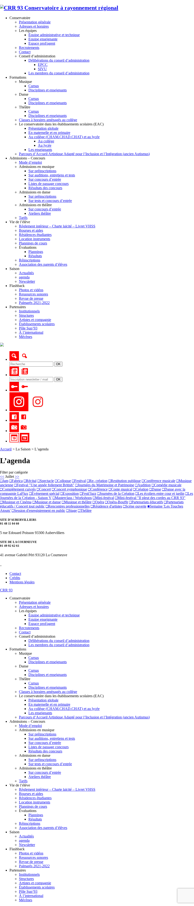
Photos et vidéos (31, 290)
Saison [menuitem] (14, 832)
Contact (25, 52)
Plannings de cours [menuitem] (33, 806)
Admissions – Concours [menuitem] (27, 721)
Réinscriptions (29, 260)
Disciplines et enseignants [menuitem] (47, 662)
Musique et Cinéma (15, 502)
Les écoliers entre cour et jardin (159, 493)
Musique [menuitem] (25, 653)
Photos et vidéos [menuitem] (31, 853)
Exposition (69, 493)
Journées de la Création (115, 493)
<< (2, 476)
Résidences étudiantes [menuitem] (35, 798)
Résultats (35, 256)
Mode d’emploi (30, 162)
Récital (30, 481)
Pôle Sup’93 (28, 328)
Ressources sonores (33, 294)
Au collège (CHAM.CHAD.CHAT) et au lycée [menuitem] (64, 709)
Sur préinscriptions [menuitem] (42, 734)
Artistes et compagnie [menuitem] (35, 883)
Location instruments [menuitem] (34, 802)
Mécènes (25, 337)
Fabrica (16, 481)
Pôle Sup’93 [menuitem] (28, 891)
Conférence (98, 489)
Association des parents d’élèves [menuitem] (43, 828)
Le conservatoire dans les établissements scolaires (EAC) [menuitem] (61, 696)
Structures (26, 315)
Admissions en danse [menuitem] (34, 755)
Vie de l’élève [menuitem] (19, 785)
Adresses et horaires (34, 26)
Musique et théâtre (77, 502)
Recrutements (29, 48)
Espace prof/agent (41, 43)
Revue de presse (31, 298)
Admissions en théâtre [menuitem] (35, 768)
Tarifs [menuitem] (23, 781)
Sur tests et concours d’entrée (50, 201)
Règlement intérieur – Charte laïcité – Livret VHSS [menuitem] (57, 789)
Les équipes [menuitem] (28, 611)
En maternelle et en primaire (49, 133)
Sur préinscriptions (42, 171)
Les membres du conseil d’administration (58, 73)
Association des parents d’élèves (43, 264)
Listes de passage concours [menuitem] (48, 747)
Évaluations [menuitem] (27, 811)
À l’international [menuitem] (31, 896)
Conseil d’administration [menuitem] (37, 636)
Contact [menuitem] (25, 632)
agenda (24, 277)
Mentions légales (22, 582)
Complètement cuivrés (18, 489)
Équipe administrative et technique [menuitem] (54, 615)
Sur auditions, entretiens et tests (51, 175)
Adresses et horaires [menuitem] (34, 607)
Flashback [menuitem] (17, 849)
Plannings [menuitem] (35, 815)
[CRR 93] (59, 8)
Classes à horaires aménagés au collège (48, 120)
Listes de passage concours (48, 184)
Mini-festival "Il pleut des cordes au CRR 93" (150, 498)
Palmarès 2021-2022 (34, 303)
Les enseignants (40, 150)
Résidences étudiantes (35, 235)
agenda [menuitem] (24, 840)
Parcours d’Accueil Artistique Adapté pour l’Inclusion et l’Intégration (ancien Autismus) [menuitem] (84, 717)
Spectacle (45, 481)
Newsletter (27, 281)
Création (140, 489)
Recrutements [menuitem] (29, 628)
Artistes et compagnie (35, 320)
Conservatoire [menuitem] (19, 598)
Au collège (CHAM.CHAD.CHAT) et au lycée (64, 137)
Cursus (33, 86)
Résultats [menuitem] (35, 819)
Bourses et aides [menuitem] (31, 794)
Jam (4, 481)
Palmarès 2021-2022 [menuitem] (34, 866)
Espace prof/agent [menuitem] (41, 624)
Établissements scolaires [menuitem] (37, 887)
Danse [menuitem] (23, 666)
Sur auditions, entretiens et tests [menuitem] (51, 738)
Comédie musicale (166, 485)
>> (17, 476)
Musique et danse (46, 502)
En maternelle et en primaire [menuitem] (49, 704)
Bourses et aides (31, 230)
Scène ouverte (134, 506)
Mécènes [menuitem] (25, 900)
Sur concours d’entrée (44, 179)
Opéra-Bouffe (116, 502)
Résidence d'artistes (106, 506)
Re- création (97, 481)
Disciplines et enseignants (47, 90)
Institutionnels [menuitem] (29, 874)
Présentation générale (35, 22)
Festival (79, 481)
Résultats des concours (45, 188)
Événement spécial (44, 493)
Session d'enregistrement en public (38, 511)
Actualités (26, 273)
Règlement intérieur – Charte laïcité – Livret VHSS (57, 226)
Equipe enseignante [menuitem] (42, 619)
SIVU (42, 69)
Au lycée (44, 145)
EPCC (43, 65)
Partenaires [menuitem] (17, 870)
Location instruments (34, 239)
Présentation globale (43, 128)
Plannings (35, 252)
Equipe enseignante (42, 39)
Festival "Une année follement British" (44, 485)
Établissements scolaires (37, 324)
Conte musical (120, 489)
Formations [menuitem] (17, 649)
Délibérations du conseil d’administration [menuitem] (58, 641)
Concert (44, 489)
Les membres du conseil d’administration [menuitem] (58, 645)
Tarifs (23, 218)
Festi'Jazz (88, 493)
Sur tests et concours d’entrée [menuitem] (50, 764)
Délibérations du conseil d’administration (58, 60)
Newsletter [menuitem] (27, 845)
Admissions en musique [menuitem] (36, 730)
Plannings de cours (33, 243)
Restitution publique (124, 481)
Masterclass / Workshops (72, 498)
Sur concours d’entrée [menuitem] (44, 743)
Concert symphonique (69, 489)
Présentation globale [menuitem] (43, 700)
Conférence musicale (158, 481)
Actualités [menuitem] (26, 836)
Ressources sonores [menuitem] (33, 857)
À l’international (31, 332)
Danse (155, 489)
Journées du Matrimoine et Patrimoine (104, 485)
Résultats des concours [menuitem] (45, 751)
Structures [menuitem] (26, 879)
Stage (71, 511)
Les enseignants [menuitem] (40, 713)
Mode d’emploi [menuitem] (30, 726)
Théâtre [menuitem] (24, 679)
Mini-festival (103, 498)
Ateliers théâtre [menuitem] (39, 777)
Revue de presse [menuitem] (31, 862)
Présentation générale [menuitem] (35, 602)
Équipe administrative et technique (54, 35)
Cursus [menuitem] (33, 658)
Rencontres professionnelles (68, 506)
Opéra (98, 502)
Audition (143, 485)
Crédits (14, 578)
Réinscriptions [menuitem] (29, 823)
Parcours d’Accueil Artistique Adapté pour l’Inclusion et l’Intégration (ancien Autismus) (84, 154)
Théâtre (85, 511)
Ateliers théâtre (39, 213)
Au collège (46, 141)
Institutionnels (29, 311)
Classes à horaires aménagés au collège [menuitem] (48, 692)
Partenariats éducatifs (146, 502)
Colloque (63, 481)
